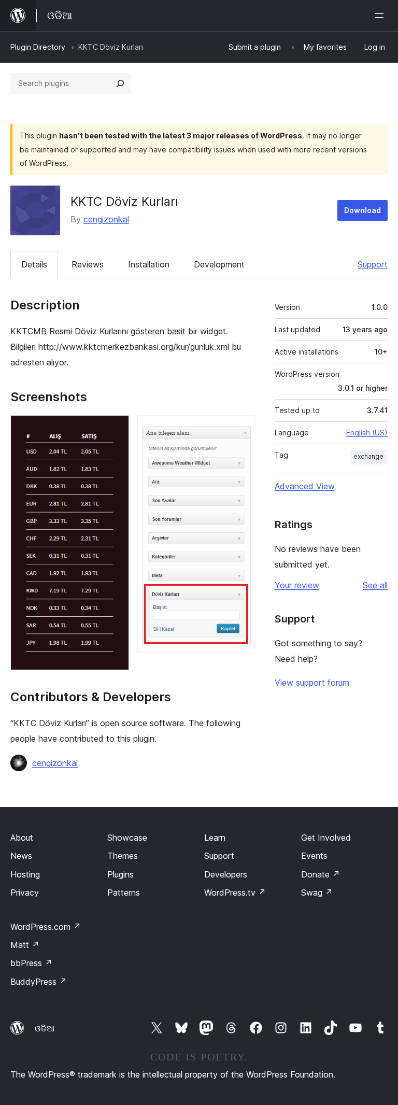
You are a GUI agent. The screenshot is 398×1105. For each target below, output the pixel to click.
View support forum (312, 682)
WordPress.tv (235, 892)
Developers (225, 874)
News (21, 856)
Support (373, 264)
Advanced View (305, 486)
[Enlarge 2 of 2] (241, 429)
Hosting (25, 874)
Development (219, 264)
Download (362, 210)
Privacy (24, 892)
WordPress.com (45, 927)
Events (314, 856)
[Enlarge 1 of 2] (115, 429)
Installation (148, 264)
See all (375, 585)
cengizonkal (106, 219)
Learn (214, 837)
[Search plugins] (120, 83)
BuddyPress (38, 981)
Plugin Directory (37, 46)
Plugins (120, 874)
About (21, 837)
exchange (368, 456)
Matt (24, 945)
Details (34, 264)
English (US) (367, 432)
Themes (122, 856)
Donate (320, 874)
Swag (317, 892)
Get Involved (326, 837)
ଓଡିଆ (44, 1028)
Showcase (127, 837)
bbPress (31, 963)
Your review (297, 585)
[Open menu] (381, 15)
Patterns (123, 892)
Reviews (88, 264)
